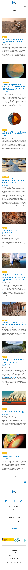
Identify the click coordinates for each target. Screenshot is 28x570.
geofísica (4, 129)
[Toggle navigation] (25, 6)
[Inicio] (14, 3)
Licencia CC (14, 515)
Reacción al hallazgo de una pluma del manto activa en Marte (13, 456)
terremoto (4, 320)
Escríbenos (14, 528)
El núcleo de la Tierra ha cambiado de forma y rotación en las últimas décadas (14, 133)
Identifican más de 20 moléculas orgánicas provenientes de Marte (12, 40)
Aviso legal (14, 550)
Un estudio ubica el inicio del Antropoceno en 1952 (11, 231)
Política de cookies (14, 556)
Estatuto (14, 509)
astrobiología (5, 82)
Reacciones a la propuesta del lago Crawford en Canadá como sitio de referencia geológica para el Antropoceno (13, 361)
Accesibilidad (14, 558)
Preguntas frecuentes (14, 517)
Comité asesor (14, 512)
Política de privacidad (14, 553)
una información (11, 284)
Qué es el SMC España (14, 506)
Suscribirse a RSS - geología (25, 481)
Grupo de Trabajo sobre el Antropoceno (11, 369)
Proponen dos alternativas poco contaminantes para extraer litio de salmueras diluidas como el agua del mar (13, 181)
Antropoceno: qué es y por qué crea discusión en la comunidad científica (14, 412)
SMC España (5, 43)
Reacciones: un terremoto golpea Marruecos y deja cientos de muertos (14, 323)
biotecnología (5, 176)
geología (4, 37)
